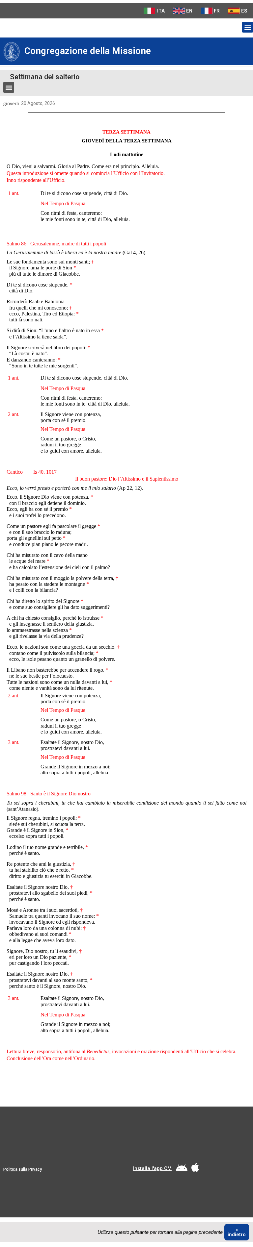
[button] (247, 27)
